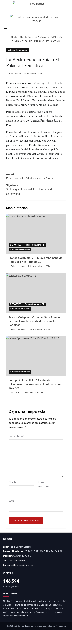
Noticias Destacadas (17, 50)
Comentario (16, 436)
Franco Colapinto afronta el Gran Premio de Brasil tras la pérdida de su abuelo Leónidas (34, 321)
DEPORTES (15, 245)
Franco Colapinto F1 (34, 245)
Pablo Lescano (14, 73)
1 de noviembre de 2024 (39, 329)
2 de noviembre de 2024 (39, 266)
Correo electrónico (44, 484)
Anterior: (30, 176)
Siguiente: (29, 189)
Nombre (13, 482)
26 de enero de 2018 (33, 73)
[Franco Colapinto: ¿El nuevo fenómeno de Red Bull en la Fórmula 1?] (36, 234)
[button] (5, 28)
